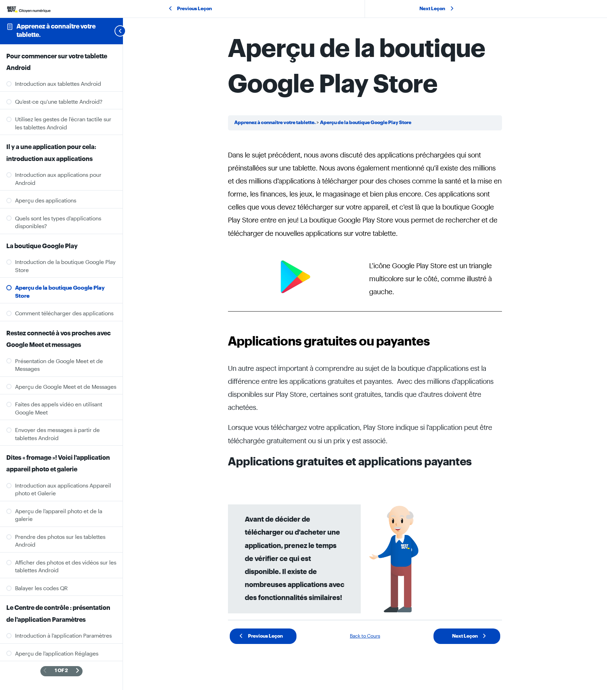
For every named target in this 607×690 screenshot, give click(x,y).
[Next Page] (77, 671)
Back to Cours (365, 636)
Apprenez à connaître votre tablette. (275, 122)
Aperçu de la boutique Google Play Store (365, 122)
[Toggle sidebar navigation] (111, 31)
